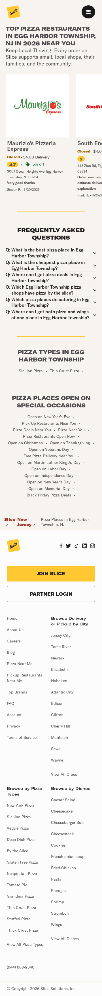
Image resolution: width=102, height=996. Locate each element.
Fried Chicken (63, 867)
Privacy (13, 726)
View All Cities (64, 774)
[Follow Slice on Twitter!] (68, 546)
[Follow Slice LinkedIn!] (84, 546)
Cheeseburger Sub (67, 822)
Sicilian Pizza (19, 816)
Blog (11, 652)
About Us (15, 629)
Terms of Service (22, 737)
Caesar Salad (63, 799)
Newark (58, 658)
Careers (14, 641)
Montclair (59, 737)
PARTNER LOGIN (51, 594)
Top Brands (17, 692)
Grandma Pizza (20, 896)
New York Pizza (20, 805)
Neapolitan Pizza (22, 873)
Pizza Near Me (19, 663)
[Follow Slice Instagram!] (92, 546)
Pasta (56, 879)
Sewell (57, 748)
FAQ (10, 703)
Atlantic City (62, 692)
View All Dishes (65, 938)
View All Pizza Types (25, 944)
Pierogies (59, 890)
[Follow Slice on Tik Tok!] (76, 546)
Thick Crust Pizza (22, 930)
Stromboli (60, 913)
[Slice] (13, 12)
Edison (57, 703)
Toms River (61, 646)
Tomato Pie (17, 884)
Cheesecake (62, 811)
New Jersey (24, 522)
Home (12, 618)
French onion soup (67, 856)
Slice (9, 519)
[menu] (88, 11)
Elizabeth (59, 669)
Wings (56, 924)
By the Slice (17, 850)
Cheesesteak (62, 833)
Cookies (58, 845)
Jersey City (61, 635)
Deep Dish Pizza (21, 839)
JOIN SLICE (51, 573)
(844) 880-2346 (20, 967)
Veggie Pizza (18, 828)
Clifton (57, 714)
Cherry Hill (60, 726)
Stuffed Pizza (19, 918)
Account (14, 714)
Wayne (57, 760)
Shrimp (57, 901)
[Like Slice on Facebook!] (61, 546)
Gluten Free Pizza (22, 862)
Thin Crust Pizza (21, 907)
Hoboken (59, 680)
